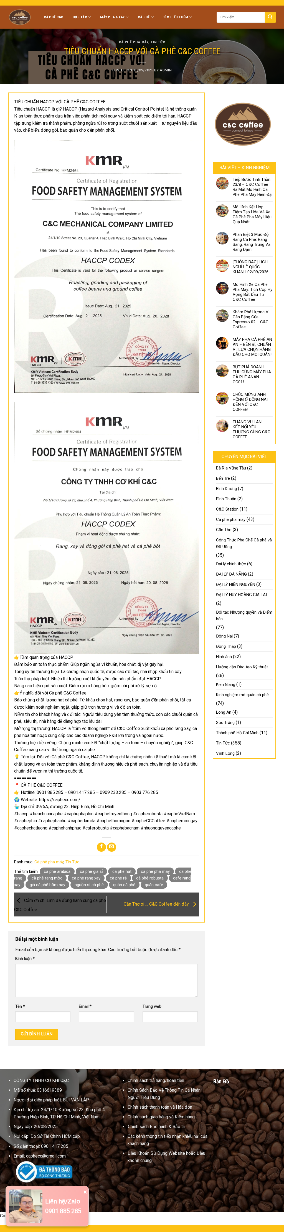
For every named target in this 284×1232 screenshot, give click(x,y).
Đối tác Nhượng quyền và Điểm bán (244, 615)
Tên (20, 1006)
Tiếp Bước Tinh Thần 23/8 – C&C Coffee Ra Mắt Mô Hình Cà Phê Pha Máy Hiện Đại (252, 187)
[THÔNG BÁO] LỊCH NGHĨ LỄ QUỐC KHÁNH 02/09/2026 (250, 266)
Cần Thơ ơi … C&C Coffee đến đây (157, 904)
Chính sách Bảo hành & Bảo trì (156, 1126)
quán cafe (154, 884)
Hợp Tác (80, 17)
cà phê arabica (57, 871)
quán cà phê (124, 884)
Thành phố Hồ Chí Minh (237, 732)
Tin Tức (158, 42)
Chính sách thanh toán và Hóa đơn (160, 1107)
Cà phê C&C (54, 17)
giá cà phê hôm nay (47, 884)
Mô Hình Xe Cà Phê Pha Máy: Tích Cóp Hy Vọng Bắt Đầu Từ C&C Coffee (252, 292)
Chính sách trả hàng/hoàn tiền (156, 1080)
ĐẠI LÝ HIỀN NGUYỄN (235, 584)
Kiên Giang (225, 684)
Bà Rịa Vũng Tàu (231, 468)
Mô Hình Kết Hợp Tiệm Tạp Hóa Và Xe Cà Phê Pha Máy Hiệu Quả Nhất (252, 214)
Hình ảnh (224, 656)
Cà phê (144, 17)
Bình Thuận (226, 498)
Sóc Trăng (225, 722)
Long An (223, 712)
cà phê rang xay (86, 878)
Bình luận (25, 958)
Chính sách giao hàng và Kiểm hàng (161, 1116)
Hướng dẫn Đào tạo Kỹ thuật (242, 666)
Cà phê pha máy (133, 42)
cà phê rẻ (118, 878)
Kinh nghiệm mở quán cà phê (242, 694)
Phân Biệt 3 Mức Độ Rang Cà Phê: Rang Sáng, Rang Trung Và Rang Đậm (251, 242)
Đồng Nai (224, 636)
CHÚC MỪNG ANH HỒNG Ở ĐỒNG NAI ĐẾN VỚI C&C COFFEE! (250, 402)
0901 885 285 (63, 1211)
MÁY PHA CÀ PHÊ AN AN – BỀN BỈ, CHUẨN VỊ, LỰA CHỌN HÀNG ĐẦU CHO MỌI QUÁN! (252, 347)
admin (166, 70)
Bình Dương (226, 488)
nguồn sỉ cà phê (89, 884)
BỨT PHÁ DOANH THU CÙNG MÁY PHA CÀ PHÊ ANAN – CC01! (252, 374)
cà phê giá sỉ (91, 871)
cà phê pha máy (155, 871)
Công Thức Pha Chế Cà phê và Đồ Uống (244, 543)
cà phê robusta (150, 878)
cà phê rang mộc (47, 878)
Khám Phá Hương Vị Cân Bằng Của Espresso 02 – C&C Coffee (251, 319)
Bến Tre (223, 478)
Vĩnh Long (225, 753)
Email (85, 1006)
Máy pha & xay (112, 17)
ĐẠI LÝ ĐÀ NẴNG (231, 574)
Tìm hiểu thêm (175, 17)
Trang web (152, 1006)
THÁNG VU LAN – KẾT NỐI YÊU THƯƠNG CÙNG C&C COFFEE (251, 429)
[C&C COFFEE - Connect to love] (20, 17)
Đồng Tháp (226, 646)
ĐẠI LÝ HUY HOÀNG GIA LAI (241, 594)
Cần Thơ (224, 529)
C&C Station (227, 509)
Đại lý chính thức (231, 563)
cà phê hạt (121, 871)
